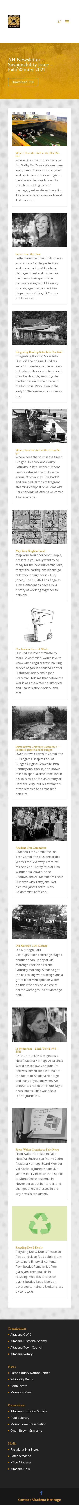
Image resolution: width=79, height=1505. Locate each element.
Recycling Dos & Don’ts (29, 1248)
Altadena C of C (20, 1335)
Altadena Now (20, 1469)
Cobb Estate (18, 1386)
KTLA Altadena (20, 1462)
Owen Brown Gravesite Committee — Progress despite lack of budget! (38, 748)
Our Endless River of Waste (32, 649)
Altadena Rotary (21, 1354)
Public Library (19, 1418)
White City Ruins (21, 1379)
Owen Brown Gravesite (26, 1431)
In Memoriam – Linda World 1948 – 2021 (37, 1050)
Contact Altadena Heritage (39, 1500)
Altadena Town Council (26, 1347)
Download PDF (23, 82)
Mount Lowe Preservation (28, 1424)
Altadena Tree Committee (31, 848)
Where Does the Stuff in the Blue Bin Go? (37, 154)
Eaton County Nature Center (30, 1373)
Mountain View (20, 1392)
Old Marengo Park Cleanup (31, 946)
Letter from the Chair (28, 254)
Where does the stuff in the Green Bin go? (38, 451)
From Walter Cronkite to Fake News (37, 1150)
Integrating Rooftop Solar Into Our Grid (39, 352)
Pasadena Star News (24, 1449)
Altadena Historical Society (28, 1341)
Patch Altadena (20, 1456)
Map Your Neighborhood (30, 551)
